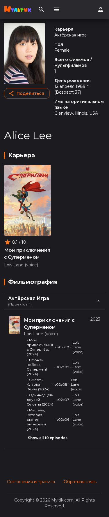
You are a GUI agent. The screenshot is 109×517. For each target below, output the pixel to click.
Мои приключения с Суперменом (27, 253)
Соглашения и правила (31, 481)
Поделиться (30, 93)
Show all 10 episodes (47, 438)
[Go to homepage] (17, 9)
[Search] (41, 9)
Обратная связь (80, 481)
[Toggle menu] (56, 9)
